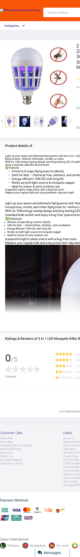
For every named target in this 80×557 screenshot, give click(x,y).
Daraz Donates (71, 445)
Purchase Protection (11, 459)
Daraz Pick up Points (11, 463)
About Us (68, 438)
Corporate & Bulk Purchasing (16, 445)
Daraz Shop (6, 452)
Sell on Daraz (70, 481)
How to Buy (6, 441)
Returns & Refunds (10, 449)
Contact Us (6, 456)
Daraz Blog (69, 449)
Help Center (6, 438)
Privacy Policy (71, 456)
